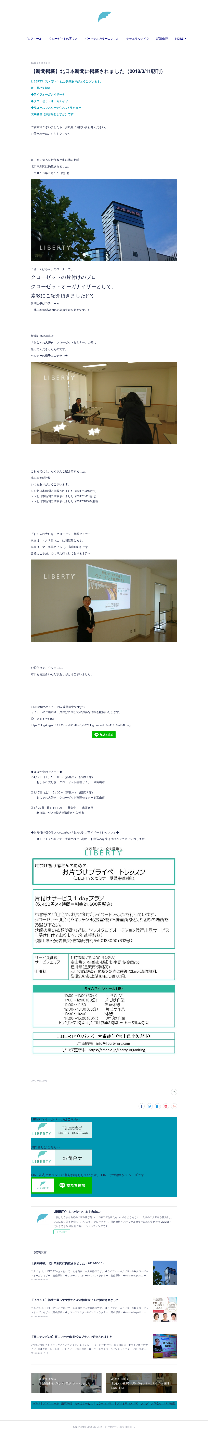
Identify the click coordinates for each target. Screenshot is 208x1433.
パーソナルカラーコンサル (102, 38)
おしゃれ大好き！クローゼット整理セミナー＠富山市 (71, 782)
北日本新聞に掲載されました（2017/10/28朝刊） (68, 501)
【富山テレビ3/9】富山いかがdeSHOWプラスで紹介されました (72, 1337)
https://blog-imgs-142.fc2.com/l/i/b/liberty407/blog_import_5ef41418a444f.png (81, 725)
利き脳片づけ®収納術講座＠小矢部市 (60, 813)
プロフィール (33, 38)
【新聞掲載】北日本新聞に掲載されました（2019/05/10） (68, 1263)
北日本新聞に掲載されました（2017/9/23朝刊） (67, 496)
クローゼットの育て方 (63, 38)
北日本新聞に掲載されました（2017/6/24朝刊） (67, 491)
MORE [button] (179, 38)
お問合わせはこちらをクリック (51, 133)
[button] (33, 38)
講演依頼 (162, 38)
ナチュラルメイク (137, 38)
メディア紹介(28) (39, 1081)
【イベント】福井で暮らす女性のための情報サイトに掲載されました (75, 1300)
